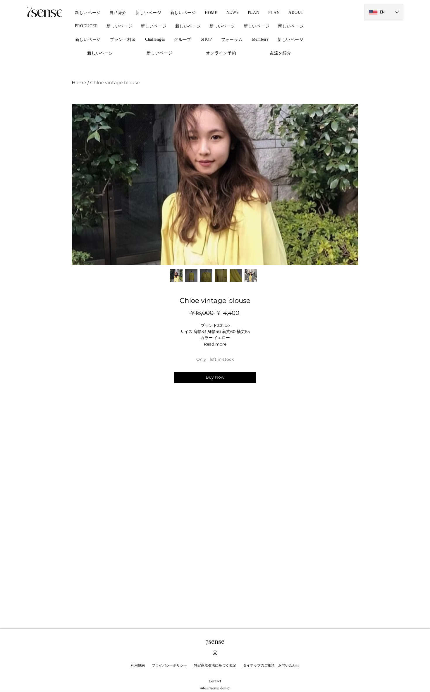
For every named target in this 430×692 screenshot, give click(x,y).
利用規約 (138, 665)
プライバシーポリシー (169, 665)
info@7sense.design (215, 688)
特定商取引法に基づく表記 (215, 665)
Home (79, 82)
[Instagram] (215, 653)
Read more (215, 344)
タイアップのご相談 (259, 665)
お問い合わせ (288, 665)
